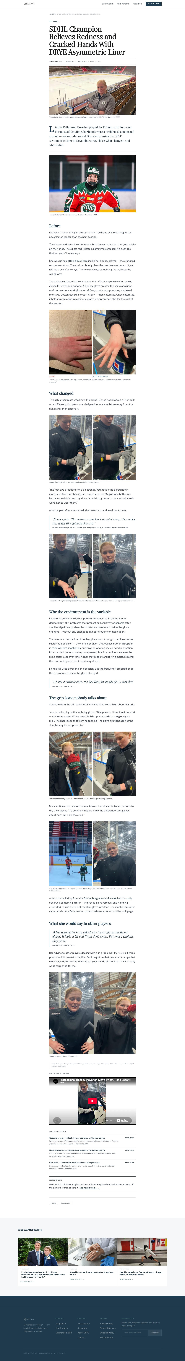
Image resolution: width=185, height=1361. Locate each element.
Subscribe (155, 1333)
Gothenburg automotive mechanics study (108, 898)
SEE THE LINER (153, 4)
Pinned (53, 1203)
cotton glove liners (76, 261)
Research (82, 1328)
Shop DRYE (61, 1323)
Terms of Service (108, 1328)
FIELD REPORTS (123, 4)
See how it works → (89, 1187)
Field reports (84, 1323)
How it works (107, 4)
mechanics (74, 648)
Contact (81, 1337)
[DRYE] (29, 4)
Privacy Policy (106, 1323)
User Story (65, 1203)
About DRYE (83, 1332)
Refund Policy (106, 1337)
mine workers (59, 648)
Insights (52, 14)
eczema (119, 623)
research (137, 4)
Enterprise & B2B (64, 1332)
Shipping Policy (107, 1332)
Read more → (130, 1138)
